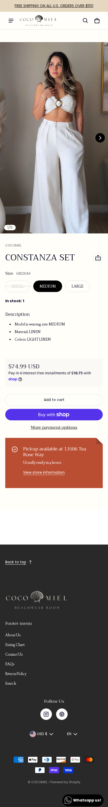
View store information (44, 472)
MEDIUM (48, 286)
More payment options (54, 427)
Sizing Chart (15, 644)
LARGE (77, 286)
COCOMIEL (39, 782)
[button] (85, 20)
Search (10, 683)
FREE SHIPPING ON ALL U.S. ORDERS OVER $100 (54, 5)
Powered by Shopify (65, 782)
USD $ (42, 733)
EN (69, 733)
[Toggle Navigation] (11, 20)
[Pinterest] (62, 714)
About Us (13, 635)
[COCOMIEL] (38, 20)
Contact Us (14, 654)
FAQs (9, 664)
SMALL (18, 286)
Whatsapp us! (87, 800)
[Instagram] (46, 714)
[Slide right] (100, 137)
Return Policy (15, 673)
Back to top (15, 562)
